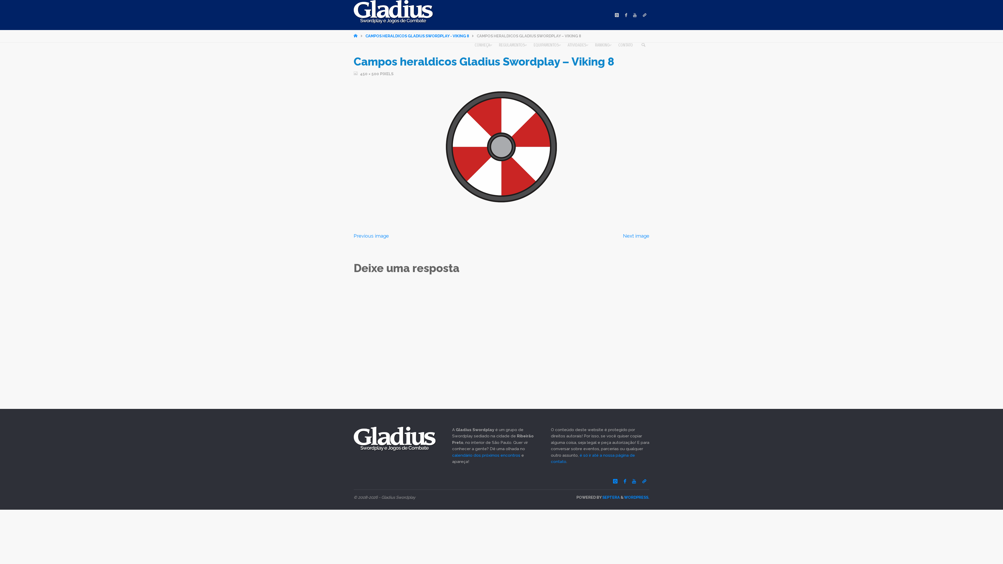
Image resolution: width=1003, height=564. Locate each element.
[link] (643, 45)
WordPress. (636, 497)
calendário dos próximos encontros (486, 455)
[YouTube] (635, 15)
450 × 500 (370, 74)
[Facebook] (626, 15)
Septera (611, 497)
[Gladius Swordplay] (393, 12)
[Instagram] (617, 15)
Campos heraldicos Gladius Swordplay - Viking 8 (417, 36)
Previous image (371, 236)
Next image (636, 236)
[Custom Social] (644, 15)
